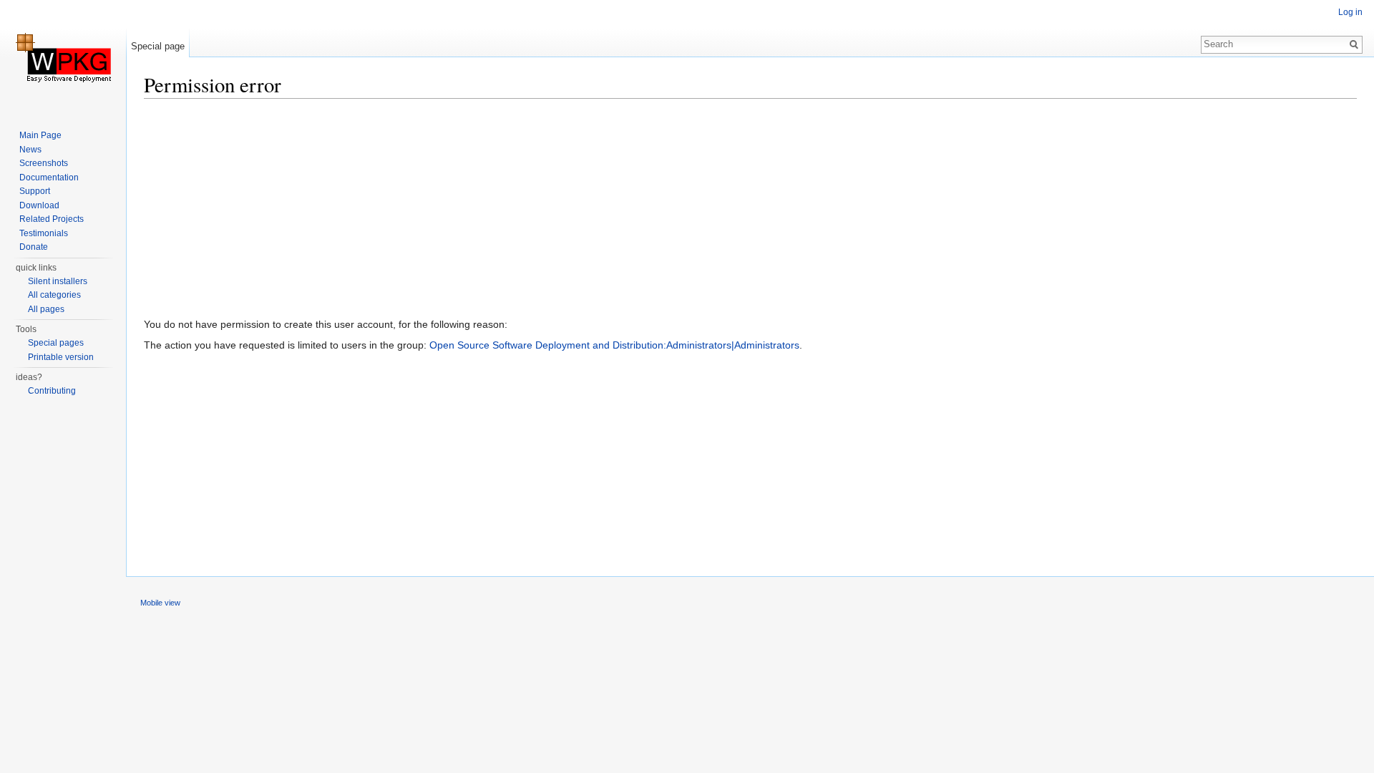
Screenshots (43, 163)
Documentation (49, 177)
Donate (33, 247)
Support (34, 191)
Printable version (61, 357)
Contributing (52, 391)
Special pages (56, 343)
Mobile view (160, 602)
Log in (1350, 12)
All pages (46, 309)
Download (39, 205)
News (30, 150)
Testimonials (43, 233)
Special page (158, 46)
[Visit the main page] (63, 57)
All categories (54, 295)
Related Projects (51, 219)
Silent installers (57, 281)
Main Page (40, 135)
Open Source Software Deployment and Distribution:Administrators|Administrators (614, 345)
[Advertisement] (573, 211)
